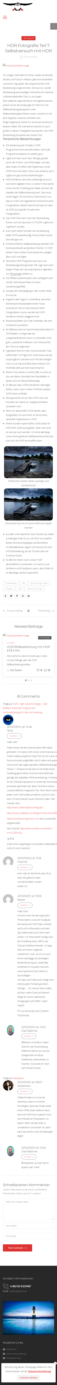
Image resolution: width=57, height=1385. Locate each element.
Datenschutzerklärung (39, 1371)
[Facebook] (5, 596)
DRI (23, 583)
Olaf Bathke (16, 670)
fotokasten (18, 1078)
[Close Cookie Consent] (55, 1363)
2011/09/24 (11, 643)
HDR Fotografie (28, 38)
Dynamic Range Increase (38, 583)
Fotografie (8, 589)
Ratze (21, 899)
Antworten (13, 736)
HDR (19, 589)
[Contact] (6, 1286)
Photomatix (15, 273)
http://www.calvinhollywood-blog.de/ (25, 807)
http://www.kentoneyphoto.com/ (23, 818)
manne (22, 861)
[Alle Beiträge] (28, 610)
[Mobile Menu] (27, 17)
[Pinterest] (17, 596)
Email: (5, 1291)
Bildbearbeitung (11, 583)
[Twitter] (11, 596)
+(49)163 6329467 (20, 1286)
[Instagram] (22, 596)
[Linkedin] (28, 596)
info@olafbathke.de (18, 1291)
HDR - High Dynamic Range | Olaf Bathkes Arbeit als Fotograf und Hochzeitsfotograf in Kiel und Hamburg (25, 708)
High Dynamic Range (34, 589)
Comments (30, 56)
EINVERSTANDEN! (28, 1377)
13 (49, 670)
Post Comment (16, 1247)
